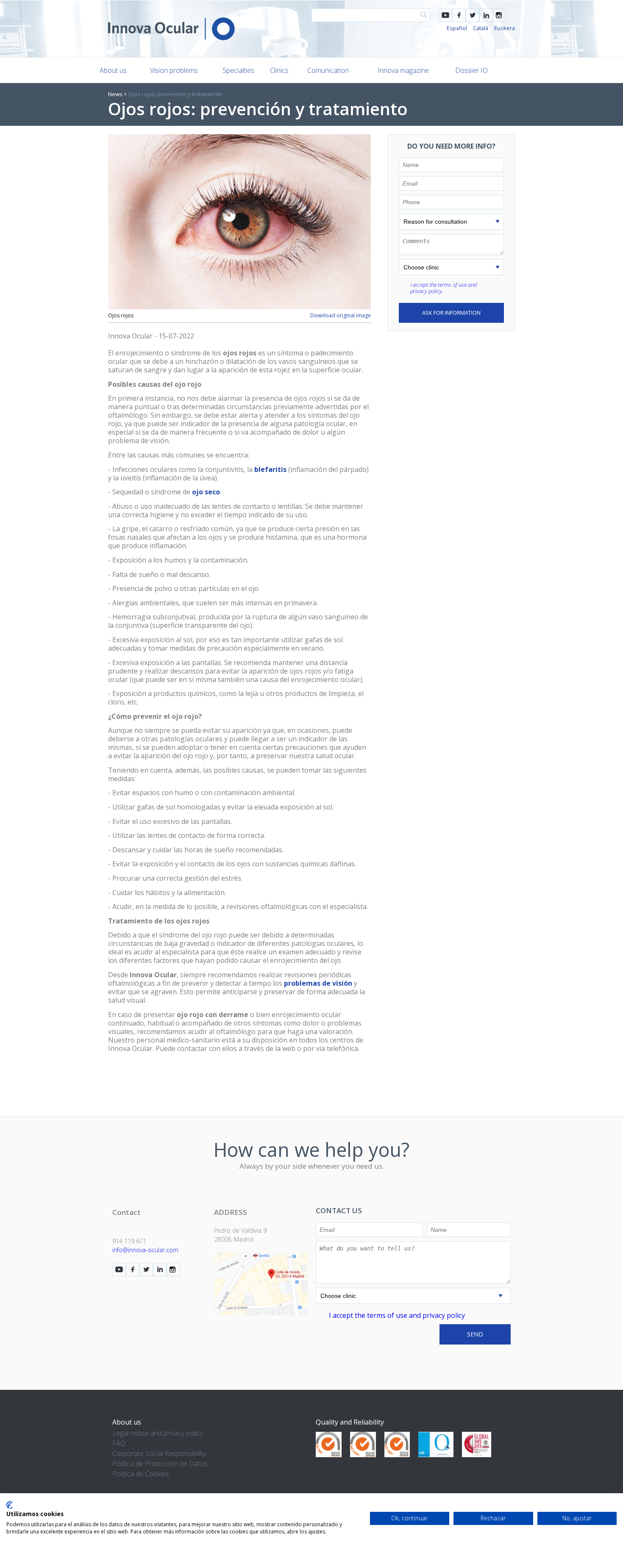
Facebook (459, 15)
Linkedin (486, 15)
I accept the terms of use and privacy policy (443, 288)
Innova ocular (171, 28)
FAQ (118, 1443)
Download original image (340, 315)
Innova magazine (403, 70)
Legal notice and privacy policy (157, 1433)
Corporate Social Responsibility (159, 1453)
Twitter (472, 15)
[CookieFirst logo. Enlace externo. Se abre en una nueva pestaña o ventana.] (9, 1505)
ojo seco (206, 491)
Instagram (499, 15)
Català (480, 28)
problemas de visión (318, 983)
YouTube (445, 15)
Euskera (504, 28)
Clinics (279, 70)
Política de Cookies (140, 1473)
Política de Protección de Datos (160, 1463)
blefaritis (270, 469)
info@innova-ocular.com (145, 1250)
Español (457, 28)
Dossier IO (471, 70)
